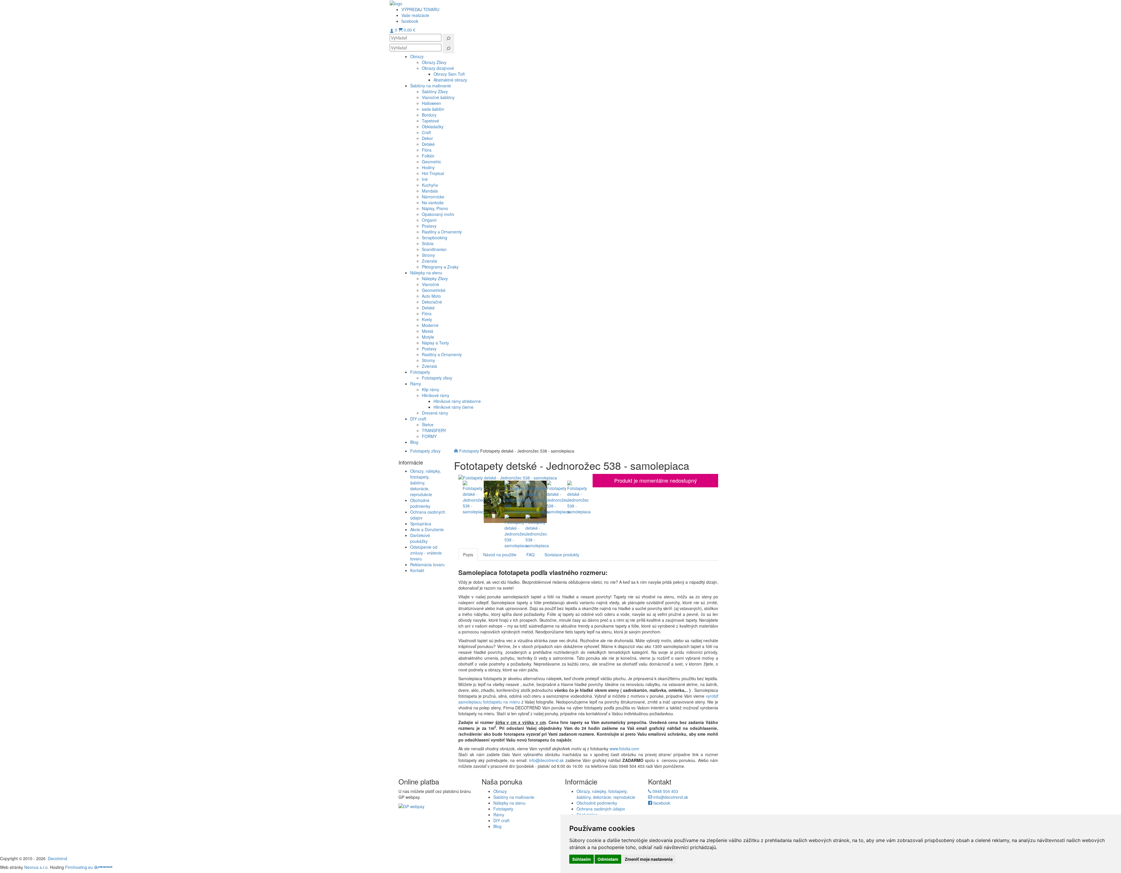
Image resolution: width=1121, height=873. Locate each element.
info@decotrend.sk (546, 760)
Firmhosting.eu (79, 867)
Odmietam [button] (608, 859)
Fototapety (469, 451)
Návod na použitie (499, 554)
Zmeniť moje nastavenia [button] (649, 859)
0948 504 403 (664, 791)
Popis (468, 554)
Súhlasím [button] (581, 859)
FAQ (530, 554)
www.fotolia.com (625, 748)
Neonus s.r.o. (36, 867)
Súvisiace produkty (561, 554)
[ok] (448, 39)
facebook (661, 803)
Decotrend (57, 858)
